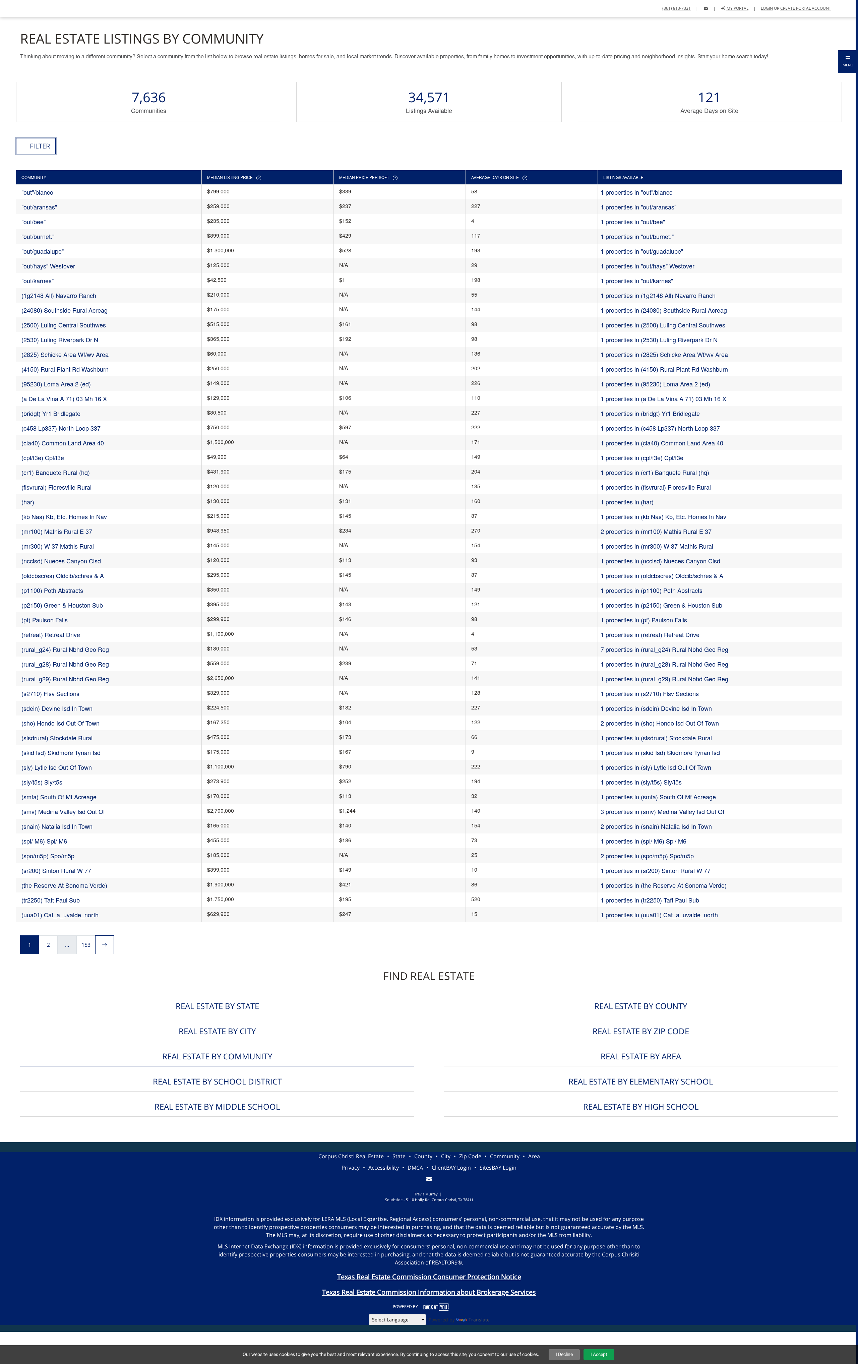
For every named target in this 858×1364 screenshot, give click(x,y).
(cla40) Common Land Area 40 (62, 442)
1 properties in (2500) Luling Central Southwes (663, 324)
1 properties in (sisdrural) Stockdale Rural (656, 737)
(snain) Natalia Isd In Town (57, 826)
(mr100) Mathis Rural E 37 (56, 531)
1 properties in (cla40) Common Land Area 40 (662, 442)
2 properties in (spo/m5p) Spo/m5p (647, 855)
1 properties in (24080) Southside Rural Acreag (664, 310)
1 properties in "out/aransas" (638, 206)
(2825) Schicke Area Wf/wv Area (65, 354)
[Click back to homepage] (12, 7)
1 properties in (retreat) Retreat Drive (650, 634)
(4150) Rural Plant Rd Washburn (65, 369)
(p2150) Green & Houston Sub (62, 605)
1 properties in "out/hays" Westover (647, 265)
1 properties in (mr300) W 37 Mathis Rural (657, 546)
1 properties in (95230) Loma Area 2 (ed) (655, 383)
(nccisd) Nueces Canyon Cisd (61, 560)
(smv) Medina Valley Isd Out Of (63, 811)
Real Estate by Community (217, 1056)
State (399, 1156)
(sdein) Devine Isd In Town (57, 708)
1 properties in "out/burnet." (637, 236)
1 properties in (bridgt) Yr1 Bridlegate (650, 413)
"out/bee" (33, 221)
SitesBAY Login (498, 1167)
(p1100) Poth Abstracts (52, 590)
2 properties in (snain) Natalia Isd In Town (656, 826)
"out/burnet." (37, 236)
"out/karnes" (37, 280)
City (445, 1156)
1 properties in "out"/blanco (637, 192)
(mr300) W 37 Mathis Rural (57, 546)
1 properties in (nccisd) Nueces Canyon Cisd (660, 560)
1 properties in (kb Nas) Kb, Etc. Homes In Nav (663, 516)
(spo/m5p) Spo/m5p (47, 855)
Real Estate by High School (640, 1106)
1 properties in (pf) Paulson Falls (644, 619)
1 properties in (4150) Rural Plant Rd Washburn (664, 369)
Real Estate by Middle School (217, 1106)
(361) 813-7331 (676, 8)
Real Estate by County (640, 1005)
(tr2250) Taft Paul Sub (50, 899)
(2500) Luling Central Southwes (63, 324)
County (423, 1156)
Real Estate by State (217, 1005)
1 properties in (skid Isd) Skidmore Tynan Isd (660, 752)
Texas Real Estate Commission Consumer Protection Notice (429, 1276)
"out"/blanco (37, 192)
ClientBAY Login (451, 1167)
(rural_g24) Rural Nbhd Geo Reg (65, 649)
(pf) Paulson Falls (44, 619)
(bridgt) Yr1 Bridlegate (50, 413)
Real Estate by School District (217, 1081)
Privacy (351, 1167)
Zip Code (470, 1156)
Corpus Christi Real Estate (351, 1156)
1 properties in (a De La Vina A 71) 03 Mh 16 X (663, 398)
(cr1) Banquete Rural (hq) (55, 472)
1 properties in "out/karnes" (637, 280)
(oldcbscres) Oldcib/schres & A (62, 575)
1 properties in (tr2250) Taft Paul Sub (650, 899)
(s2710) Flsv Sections (50, 693)
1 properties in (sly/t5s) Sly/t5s (641, 782)
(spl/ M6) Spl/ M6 (44, 840)
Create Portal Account (805, 8)
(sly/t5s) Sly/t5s (41, 782)
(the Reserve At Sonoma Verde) (64, 885)
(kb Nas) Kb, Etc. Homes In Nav (64, 516)
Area (534, 1156)
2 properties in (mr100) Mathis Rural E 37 (656, 531)
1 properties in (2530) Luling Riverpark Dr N (659, 339)
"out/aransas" (39, 206)
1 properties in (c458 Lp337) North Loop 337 (660, 428)
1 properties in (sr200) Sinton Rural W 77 (656, 870)
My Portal (737, 8)
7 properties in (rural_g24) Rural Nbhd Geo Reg (664, 649)
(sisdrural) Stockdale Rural (57, 737)
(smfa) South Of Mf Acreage (59, 796)
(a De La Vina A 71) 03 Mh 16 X (64, 398)
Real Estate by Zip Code (641, 1031)
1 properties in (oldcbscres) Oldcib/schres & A (662, 575)
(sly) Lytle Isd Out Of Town (56, 767)
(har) (27, 501)
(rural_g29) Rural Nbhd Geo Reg (65, 678)
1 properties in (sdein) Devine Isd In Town (656, 708)
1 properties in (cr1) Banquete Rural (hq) (655, 472)
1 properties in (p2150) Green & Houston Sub (661, 605)
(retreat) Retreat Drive (50, 634)
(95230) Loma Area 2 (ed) (56, 383)
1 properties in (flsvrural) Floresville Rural (656, 487)
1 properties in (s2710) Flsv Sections (650, 693)
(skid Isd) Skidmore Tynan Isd (61, 752)
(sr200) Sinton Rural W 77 (56, 870)
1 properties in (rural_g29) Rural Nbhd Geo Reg (664, 678)
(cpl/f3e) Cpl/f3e (42, 457)
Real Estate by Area (641, 1056)
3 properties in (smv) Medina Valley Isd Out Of (662, 811)
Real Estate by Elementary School (640, 1081)
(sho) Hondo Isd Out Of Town (60, 723)
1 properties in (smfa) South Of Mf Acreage (658, 796)
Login (767, 8)
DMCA (415, 1167)
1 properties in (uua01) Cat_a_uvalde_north (659, 914)
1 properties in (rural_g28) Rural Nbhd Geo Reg (664, 664)
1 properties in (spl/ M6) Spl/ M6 (643, 840)
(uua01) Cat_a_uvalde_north (60, 914)
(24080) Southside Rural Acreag (64, 310)
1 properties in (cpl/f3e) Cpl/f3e (642, 457)
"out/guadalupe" (42, 251)
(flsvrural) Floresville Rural (56, 487)
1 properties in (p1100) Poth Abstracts (651, 590)
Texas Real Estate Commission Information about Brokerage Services (429, 1292)
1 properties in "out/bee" (633, 221)
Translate (479, 1319)
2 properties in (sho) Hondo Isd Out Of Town (660, 723)
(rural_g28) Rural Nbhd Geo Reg (65, 664)
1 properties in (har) (627, 501)
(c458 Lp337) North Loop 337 (61, 428)
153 (85, 944)
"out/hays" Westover (48, 265)
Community (504, 1156)
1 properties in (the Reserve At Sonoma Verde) (664, 885)
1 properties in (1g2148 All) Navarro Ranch (658, 295)
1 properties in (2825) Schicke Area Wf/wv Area (664, 354)
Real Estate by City (217, 1031)
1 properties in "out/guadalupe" (642, 251)
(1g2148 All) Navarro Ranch (58, 295)
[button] (848, 61)
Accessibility (383, 1167)
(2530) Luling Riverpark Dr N (59, 339)
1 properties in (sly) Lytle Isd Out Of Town (656, 767)
